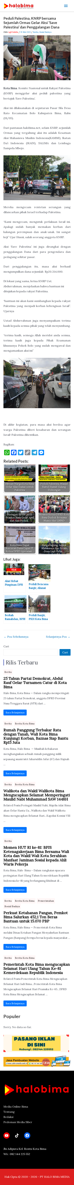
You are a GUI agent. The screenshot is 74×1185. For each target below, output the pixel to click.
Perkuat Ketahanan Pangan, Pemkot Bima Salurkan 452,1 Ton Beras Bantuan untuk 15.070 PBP (35, 917)
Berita (35, 32)
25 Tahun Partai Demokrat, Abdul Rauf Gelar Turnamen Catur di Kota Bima (35, 682)
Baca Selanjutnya (15, 712)
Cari (6, 646)
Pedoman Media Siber (17, 1122)
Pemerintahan (46, 900)
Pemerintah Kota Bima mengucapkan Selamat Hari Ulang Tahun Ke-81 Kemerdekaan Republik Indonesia (36, 968)
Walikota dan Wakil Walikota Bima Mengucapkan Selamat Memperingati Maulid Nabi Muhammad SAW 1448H (36, 795)
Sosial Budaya (45, 32)
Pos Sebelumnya (16, 636)
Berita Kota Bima (24, 723)
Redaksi (8, 1117)
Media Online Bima (15, 1106)
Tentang (9, 1111)
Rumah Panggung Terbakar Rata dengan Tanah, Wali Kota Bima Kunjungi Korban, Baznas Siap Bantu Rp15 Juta (35, 736)
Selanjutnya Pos (58, 636)
